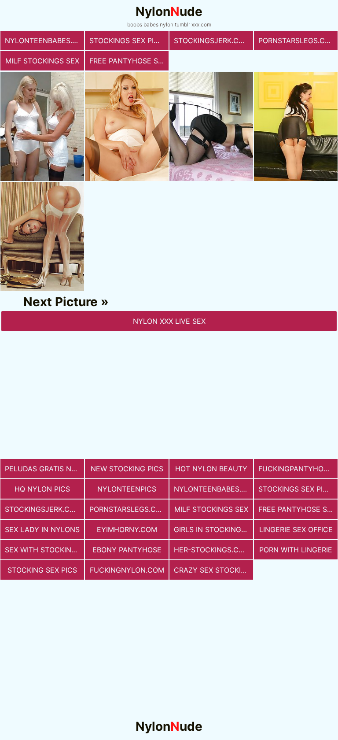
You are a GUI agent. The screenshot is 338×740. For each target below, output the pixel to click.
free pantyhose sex (128, 60)
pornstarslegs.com (297, 40)
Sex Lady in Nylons (42, 529)
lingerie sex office (296, 529)
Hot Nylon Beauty (211, 468)
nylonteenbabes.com (44, 40)
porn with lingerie (295, 549)
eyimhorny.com (127, 529)
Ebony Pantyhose (127, 549)
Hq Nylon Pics (42, 489)
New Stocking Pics (127, 468)
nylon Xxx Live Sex (169, 321)
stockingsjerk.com (212, 40)
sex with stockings (43, 549)
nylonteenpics (126, 489)
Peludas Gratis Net (42, 468)
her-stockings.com (212, 549)
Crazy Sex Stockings (213, 570)
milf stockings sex (42, 60)
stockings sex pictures (129, 40)
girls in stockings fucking (213, 529)
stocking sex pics (42, 570)
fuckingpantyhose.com (298, 468)
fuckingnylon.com (127, 570)
